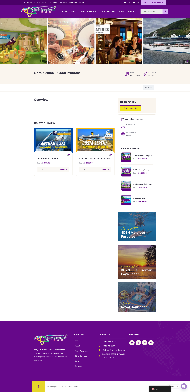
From (39, 163)
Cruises (151, 75)
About (77, 346)
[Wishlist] (69, 131)
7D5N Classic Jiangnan (143, 155)
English (129, 135)
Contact (78, 366)
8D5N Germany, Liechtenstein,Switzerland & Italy (144, 198)
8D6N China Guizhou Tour (142, 184)
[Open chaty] (184, 386)
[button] (186, 40)
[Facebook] (125, 2)
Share (149, 87)
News (77, 361)
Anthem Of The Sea (47, 158)
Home (77, 341)
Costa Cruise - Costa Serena (94, 158)
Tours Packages (81, 351)
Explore (62, 169)
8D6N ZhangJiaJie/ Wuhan (141, 170)
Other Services (81, 356)
